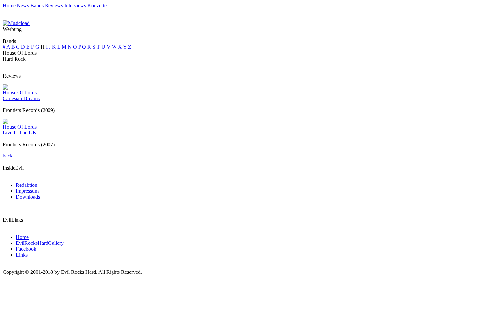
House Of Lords (20, 92)
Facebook (26, 249)
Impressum (27, 191)
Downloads (28, 197)
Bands (37, 5)
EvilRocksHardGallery (40, 243)
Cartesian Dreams (21, 98)
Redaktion (26, 185)
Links (22, 255)
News (23, 5)
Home (9, 5)
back (8, 155)
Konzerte (97, 5)
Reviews (54, 5)
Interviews (75, 5)
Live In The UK (20, 132)
